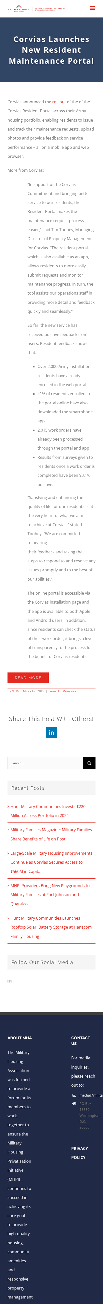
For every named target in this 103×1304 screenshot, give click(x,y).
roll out (59, 102)
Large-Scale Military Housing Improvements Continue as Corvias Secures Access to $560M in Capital (51, 862)
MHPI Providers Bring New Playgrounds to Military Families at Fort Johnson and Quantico (50, 895)
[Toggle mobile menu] (93, 8)
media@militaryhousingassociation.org (88, 1095)
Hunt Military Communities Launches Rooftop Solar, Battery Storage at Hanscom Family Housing (51, 927)
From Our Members (62, 691)
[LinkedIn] (10, 980)
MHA (15, 691)
